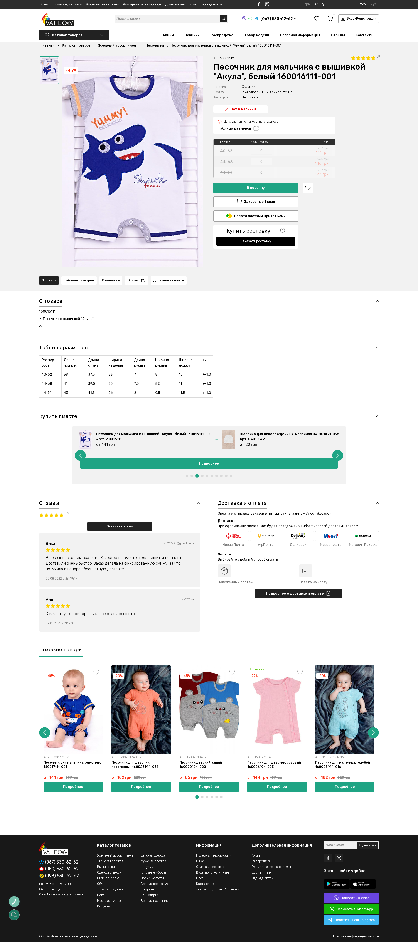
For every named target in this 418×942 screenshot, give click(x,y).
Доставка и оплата (168, 280)
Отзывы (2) (136, 280)
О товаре (49, 280)
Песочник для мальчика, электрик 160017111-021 (72, 764)
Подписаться (367, 845)
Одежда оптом (211, 4)
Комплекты (111, 280)
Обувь (101, 884)
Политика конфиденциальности (355, 936)
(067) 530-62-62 (62, 862)
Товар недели (256, 35)
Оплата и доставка (68, 4)
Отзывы (338, 35)
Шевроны (148, 889)
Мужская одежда (153, 861)
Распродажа (222, 35)
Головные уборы (153, 872)
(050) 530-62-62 (62, 869)
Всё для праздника (155, 901)
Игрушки (103, 906)
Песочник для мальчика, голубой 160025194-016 (342, 764)
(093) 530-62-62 (62, 876)
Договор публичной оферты (217, 889)
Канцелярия (150, 895)
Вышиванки (106, 867)
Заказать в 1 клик (259, 202)
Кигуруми (148, 867)
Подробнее (209, 463)
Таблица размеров (234, 128)
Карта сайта (205, 884)
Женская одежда (110, 861)
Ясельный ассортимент (115, 855)
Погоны (103, 895)
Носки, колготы (152, 878)
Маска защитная (109, 901)
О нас (45, 4)
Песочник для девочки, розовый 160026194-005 (274, 764)
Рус (373, 4)
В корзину (256, 188)
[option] (49, 70)
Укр (363, 4)
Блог (193, 4)
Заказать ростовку (256, 241)
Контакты (364, 35)
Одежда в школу (109, 872)
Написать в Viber (355, 898)
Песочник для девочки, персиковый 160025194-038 (135, 764)
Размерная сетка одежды (142, 4)
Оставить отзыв (120, 526)
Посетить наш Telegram (355, 920)
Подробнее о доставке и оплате (295, 593)
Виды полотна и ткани (102, 4)
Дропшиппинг (175, 4)
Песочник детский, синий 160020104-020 (200, 764)
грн (307, 4)
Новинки (192, 35)
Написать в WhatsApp (354, 909)
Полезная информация (300, 35)
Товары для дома (110, 889)
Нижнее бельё (108, 878)
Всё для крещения (155, 884)
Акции (168, 35)
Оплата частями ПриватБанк (259, 216)
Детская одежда (153, 855)
